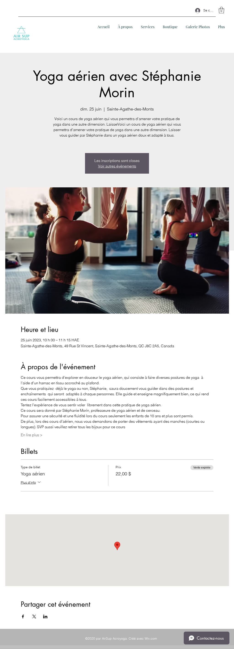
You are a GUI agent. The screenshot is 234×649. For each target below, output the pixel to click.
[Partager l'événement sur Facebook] (23, 616)
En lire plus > (32, 435)
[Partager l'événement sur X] (34, 616)
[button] (221, 10)
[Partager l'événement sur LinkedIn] (45, 616)
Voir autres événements (117, 166)
